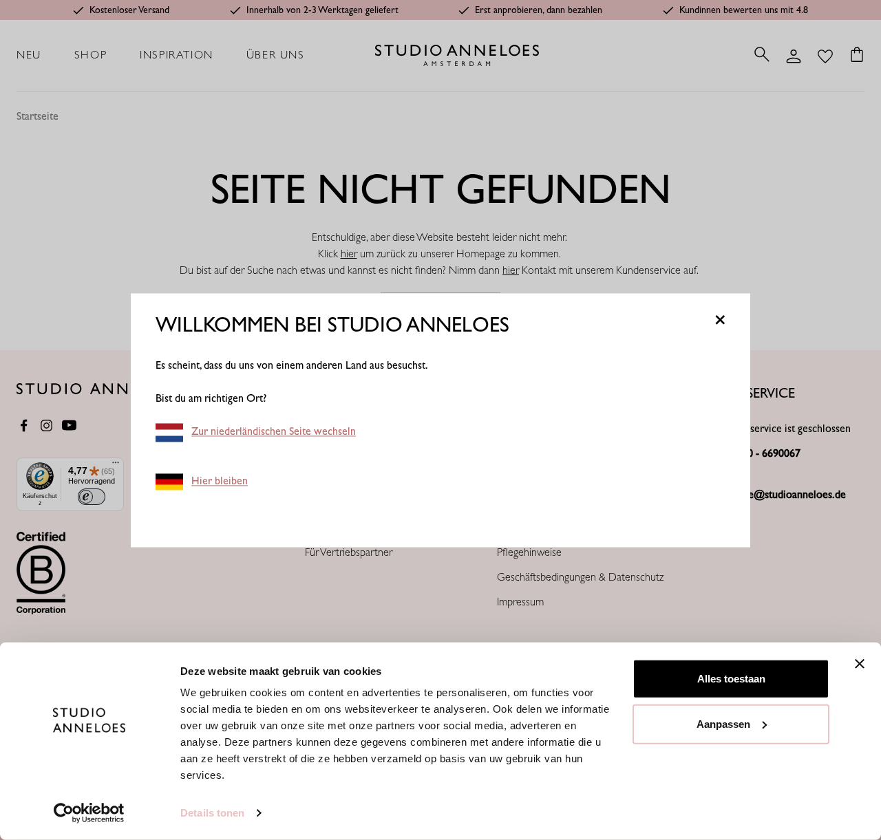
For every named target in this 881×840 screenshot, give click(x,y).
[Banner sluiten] (859, 664)
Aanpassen (723, 723)
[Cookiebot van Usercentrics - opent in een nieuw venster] (89, 813)
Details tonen (212, 813)
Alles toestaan (731, 679)
